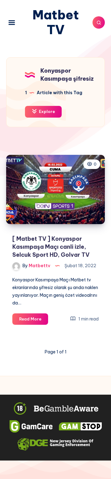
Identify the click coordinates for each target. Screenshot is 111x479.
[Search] (98, 22)
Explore (46, 111)
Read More (33, 320)
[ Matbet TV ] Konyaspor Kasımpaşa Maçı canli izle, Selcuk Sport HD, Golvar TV (50, 246)
